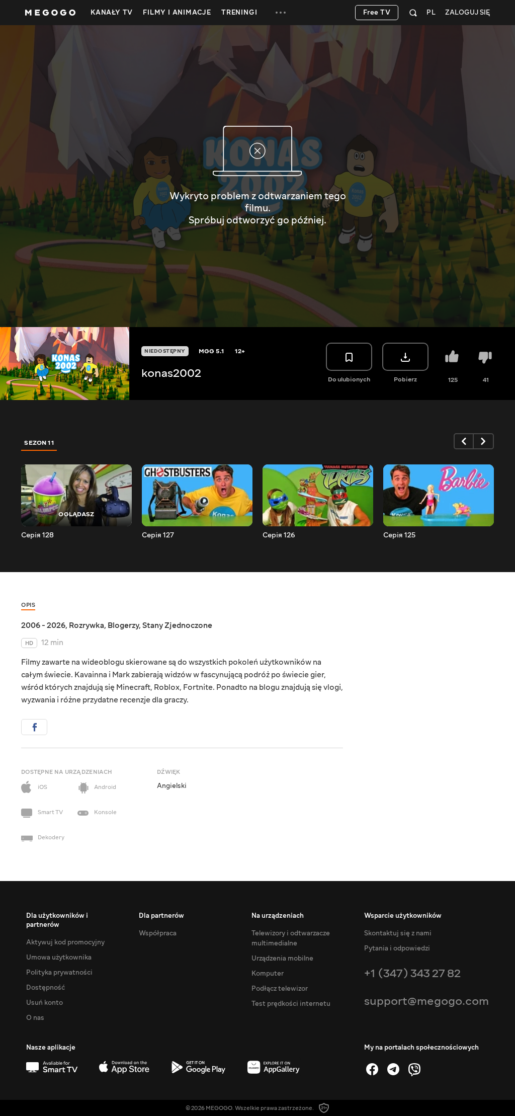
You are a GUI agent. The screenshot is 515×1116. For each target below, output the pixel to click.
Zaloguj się (467, 13)
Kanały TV (112, 12)
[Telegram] (393, 1069)
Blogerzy (123, 625)
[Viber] (414, 1069)
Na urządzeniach (277, 915)
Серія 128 (37, 535)
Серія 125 (399, 535)
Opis (28, 605)
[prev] (464, 441)
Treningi (239, 12)
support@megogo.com (426, 1001)
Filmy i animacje (177, 12)
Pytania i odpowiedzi (397, 948)
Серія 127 (158, 535)
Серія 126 (279, 535)
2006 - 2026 (43, 625)
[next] (484, 441)
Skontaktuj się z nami (398, 933)
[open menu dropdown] (280, 12)
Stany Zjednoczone (177, 625)
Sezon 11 (39, 443)
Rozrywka (86, 625)
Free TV (377, 12)
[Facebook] (372, 1069)
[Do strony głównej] (50, 12)
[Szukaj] (413, 13)
